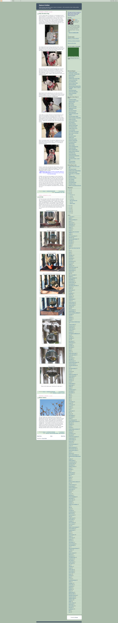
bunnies (70, 294)
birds (69, 273)
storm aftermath (71, 545)
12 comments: (61, 191)
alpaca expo (71, 222)
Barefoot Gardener (72, 75)
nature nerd (71, 453)
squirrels (70, 539)
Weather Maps (76, 56)
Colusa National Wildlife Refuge (74, 321)
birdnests (70, 271)
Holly (63, 192)
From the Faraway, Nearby (73, 116)
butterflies (70, 296)
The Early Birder (72, 157)
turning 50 (70, 575)
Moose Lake (71, 441)
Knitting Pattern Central (73, 172)
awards (70, 234)
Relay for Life (71, 513)
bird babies (71, 255)
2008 (70, 211)
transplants (71, 566)
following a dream (72, 363)
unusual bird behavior (72, 580)
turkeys (70, 574)
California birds (71, 299)
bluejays (70, 288)
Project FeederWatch (72, 496)
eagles (70, 351)
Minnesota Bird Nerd (72, 84)
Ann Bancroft (71, 225)
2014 (70, 192)
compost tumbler (72, 324)
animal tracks (71, 224)
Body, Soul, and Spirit (73, 106)
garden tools (71, 377)
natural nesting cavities (73, 450)
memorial (70, 427)
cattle (70, 308)
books (70, 291)
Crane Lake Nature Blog (73, 80)
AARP (70, 218)
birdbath (70, 264)
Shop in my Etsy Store (72, 43)
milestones (71, 430)
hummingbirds (71, 401)
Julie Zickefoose (72, 122)
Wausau (70, 590)
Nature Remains (71, 143)
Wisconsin (70, 607)
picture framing (71, 486)
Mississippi (71, 435)
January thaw (71, 410)
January (71, 199)
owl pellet (70, 469)
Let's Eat (41, 197)
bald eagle (70, 240)
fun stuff (62, 392)
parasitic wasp (71, 472)
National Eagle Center (73, 448)
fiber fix (70, 356)
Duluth (70, 350)
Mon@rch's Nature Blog (73, 140)
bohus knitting (71, 290)
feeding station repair (72, 353)
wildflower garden (72, 598)
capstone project (72, 303)
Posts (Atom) (44, 438)
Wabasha (70, 587)
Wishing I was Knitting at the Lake (75, 185)
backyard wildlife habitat (54, 433)
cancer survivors (72, 302)
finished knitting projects (73, 362)
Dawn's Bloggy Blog (72, 112)
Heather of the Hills (72, 119)
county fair (71, 332)
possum (70, 493)
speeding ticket (71, 530)
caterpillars (71, 306)
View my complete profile (73, 32)
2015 (70, 190)
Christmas (70, 318)
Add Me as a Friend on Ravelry (73, 38)
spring (70, 533)
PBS (69, 475)
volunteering (71, 586)
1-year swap (71, 216)
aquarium (70, 228)
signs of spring (71, 524)
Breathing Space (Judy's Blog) (74, 78)
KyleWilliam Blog (72, 176)
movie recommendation (73, 444)
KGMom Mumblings (72, 123)
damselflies (71, 338)
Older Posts (63, 436)
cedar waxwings (61, 433)
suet (69, 546)
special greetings (72, 528)
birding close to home (72, 267)
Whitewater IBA (71, 593)
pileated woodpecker (72, 487)
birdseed (70, 276)
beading (70, 245)
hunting (70, 403)
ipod (69, 409)
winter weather (71, 605)
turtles (70, 577)
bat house (70, 243)
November (72, 194)
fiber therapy (71, 357)
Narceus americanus (72, 447)
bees (69, 250)
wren (69, 610)
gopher (70, 388)
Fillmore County (71, 360)
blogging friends (71, 282)
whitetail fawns (71, 592)
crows (70, 335)
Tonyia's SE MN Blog (72, 93)
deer (69, 339)
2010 (70, 208)
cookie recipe (71, 327)
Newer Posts (39, 436)
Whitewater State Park (73, 595)
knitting (70, 413)
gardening (70, 379)
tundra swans (71, 569)
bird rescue (71, 262)
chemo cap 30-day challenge (74, 312)
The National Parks (72, 557)
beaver (70, 246)
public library (71, 498)
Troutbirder (71, 94)
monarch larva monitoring (73, 436)
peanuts (70, 477)
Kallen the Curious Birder (73, 125)
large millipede (71, 415)
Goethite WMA (71, 383)
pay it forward (71, 474)
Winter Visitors (42, 397)
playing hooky (71, 489)
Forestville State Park (73, 365)
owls (69, 471)
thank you (70, 554)
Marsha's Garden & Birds (73, 83)
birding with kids (71, 270)
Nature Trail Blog (72, 145)
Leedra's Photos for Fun (73, 128)
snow (70, 525)
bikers (70, 253)
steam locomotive (72, 543)
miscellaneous (71, 433)
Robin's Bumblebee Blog (73, 149)
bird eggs (70, 256)
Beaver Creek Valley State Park (74, 248)
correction (70, 330)
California (70, 297)
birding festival (71, 268)
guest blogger (71, 392)
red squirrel (71, 510)
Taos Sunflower (71, 179)
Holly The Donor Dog (44, 13)
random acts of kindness (73, 504)
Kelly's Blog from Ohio (73, 126)
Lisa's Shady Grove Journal (74, 131)
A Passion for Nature (72, 99)
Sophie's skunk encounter (73, 527)
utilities (70, 581)
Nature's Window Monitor (73, 454)
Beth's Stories (71, 103)
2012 (70, 205)
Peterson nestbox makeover (74, 481)
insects (70, 406)
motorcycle (71, 442)
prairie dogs (71, 495)
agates (70, 221)
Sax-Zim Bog (71, 519)
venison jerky (71, 584)
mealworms (71, 424)
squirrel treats (71, 537)
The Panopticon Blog (72, 182)
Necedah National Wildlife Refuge (75, 456)
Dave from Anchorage (72, 110)
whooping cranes (72, 596)
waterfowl (70, 589)
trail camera (71, 563)
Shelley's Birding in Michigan (74, 151)
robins (70, 516)
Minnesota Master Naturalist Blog (75, 86)
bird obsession (71, 261)
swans (70, 551)
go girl (70, 382)
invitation (70, 407)
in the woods (71, 404)
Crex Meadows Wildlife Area (74, 333)
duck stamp (71, 347)
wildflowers (71, 599)
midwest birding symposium (74, 429)
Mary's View (71, 134)
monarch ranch (71, 438)
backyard (47, 433)
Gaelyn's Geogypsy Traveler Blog (75, 117)
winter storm (71, 604)
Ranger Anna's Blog (72, 148)
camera (70, 300)
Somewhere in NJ (72, 152)
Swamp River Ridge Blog (73, 91)
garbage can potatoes (72, 374)
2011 (70, 207)
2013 (70, 193)
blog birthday (71, 279)
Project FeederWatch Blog (73, 146)
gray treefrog (71, 391)
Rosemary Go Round (72, 177)
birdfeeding (55, 392)
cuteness (70, 336)
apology (70, 227)
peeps (70, 478)
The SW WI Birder (72, 161)
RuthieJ (76, 19)
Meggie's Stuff (71, 137)
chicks (70, 315)
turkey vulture (71, 572)
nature (70, 451)
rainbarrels (70, 502)
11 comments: (61, 391)
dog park (70, 344)
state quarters (71, 542)
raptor (70, 507)
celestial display (71, 311)
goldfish (70, 386)
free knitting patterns (72, 368)
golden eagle (71, 385)
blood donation (57, 192)
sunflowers (71, 549)
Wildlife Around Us (72, 162)
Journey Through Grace (73, 120)
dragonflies (71, 345)
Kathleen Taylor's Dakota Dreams (75, 170)
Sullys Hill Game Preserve (73, 548)
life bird (70, 418)
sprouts (70, 536)
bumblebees (71, 293)
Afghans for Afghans (72, 219)
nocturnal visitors (72, 463)
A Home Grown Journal (73, 72)
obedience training (72, 466)
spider (70, 531)
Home (51, 436)
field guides (71, 359)
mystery (70, 445)
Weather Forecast (71, 56)
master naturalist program (73, 421)
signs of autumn (71, 522)
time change (71, 560)
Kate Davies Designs (72, 169)
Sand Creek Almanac (72, 90)
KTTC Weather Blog (72, 81)
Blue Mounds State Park (73, 285)
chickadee (59, 392)
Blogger (76, 617)
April (71, 196)
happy (70, 395)
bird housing (71, 258)
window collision (71, 602)
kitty (69, 412)
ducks (70, 348)
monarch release (72, 439)
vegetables (71, 583)
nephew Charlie (71, 460)
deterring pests (71, 342)
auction (70, 230)
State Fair (70, 540)
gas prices (70, 380)
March (71, 197)
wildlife (70, 601)
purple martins (71, 499)
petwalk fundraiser (72, 484)
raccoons (70, 501)
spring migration (71, 534)
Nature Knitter (44, 5)
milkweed (70, 432)
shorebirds (70, 521)
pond (69, 492)
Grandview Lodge (72, 389)
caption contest (71, 305)
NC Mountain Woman (72, 142)
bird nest (70, 259)
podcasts (70, 490)
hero (61, 192)
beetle (70, 252)
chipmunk (70, 317)
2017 (70, 189)
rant (69, 505)
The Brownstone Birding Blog (74, 155)
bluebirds (70, 287)
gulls (69, 394)
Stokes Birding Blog (72, 154)
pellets (70, 480)
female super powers (72, 354)
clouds (70, 320)
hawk (70, 397)
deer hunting (71, 341)
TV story (70, 578)
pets (69, 483)
